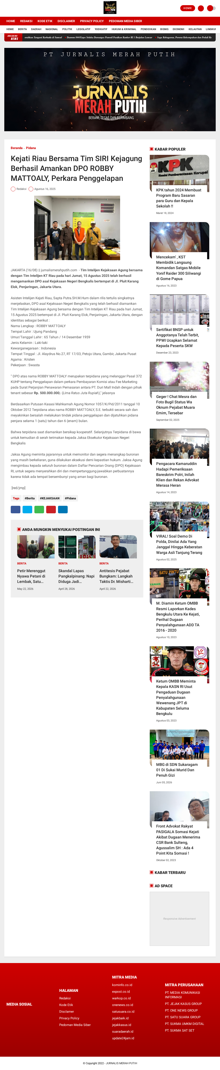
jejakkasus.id (121, 1025)
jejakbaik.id (120, 1018)
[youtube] (23, 8)
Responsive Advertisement (179, 918)
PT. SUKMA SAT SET (179, 1030)
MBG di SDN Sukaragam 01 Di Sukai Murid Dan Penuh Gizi (177, 769)
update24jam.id (123, 1038)
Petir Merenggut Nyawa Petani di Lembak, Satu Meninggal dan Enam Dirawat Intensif (35, 576)
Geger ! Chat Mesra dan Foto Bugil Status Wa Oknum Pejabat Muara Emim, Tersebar (176, 404)
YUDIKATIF (101, 29)
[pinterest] (51, 509)
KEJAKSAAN (51, 498)
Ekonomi (178, 29)
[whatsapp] (39, 509)
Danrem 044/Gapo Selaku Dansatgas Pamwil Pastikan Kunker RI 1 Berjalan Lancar (89, 37)
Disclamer (66, 1012)
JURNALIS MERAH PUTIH (121, 1063)
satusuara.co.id (123, 1012)
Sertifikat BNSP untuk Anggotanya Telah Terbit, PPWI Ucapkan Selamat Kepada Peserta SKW (177, 337)
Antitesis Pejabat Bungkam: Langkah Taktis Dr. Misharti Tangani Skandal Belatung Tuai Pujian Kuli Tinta (117, 576)
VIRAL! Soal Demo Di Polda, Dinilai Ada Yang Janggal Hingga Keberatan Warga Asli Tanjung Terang (179, 544)
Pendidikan (148, 29)
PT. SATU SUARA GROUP (182, 1017)
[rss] (48, 1012)
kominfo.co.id (122, 985)
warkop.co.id (121, 998)
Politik (67, 29)
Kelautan (195, 29)
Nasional (52, 29)
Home (187, 8)
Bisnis (164, 29)
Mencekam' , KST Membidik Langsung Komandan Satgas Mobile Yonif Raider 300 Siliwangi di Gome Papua (178, 268)
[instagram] (17, 8)
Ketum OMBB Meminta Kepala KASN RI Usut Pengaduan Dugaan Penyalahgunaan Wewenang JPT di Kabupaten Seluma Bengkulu (176, 697)
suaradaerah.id (122, 1031)
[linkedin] (63, 509)
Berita (22, 29)
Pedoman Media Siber (125, 21)
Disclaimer (66, 21)
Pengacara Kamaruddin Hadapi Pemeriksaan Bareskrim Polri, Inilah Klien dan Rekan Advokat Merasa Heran (177, 474)
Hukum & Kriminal (124, 29)
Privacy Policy (92, 21)
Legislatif (83, 29)
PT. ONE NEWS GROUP (181, 1010)
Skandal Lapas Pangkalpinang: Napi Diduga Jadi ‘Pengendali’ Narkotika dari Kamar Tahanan (76, 576)
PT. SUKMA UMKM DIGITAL (184, 1024)
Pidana (31, 148)
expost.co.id (121, 992)
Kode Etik (45, 21)
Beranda (17, 148)
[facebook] (5, 8)
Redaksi (26, 21)
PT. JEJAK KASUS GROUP (183, 1004)
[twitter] (11, 8)
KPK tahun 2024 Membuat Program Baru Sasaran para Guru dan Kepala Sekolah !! (178, 198)
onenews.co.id (122, 1005)
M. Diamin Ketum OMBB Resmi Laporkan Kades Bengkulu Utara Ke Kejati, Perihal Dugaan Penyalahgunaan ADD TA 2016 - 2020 (178, 617)
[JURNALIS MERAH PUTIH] (110, 14)
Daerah (36, 29)
